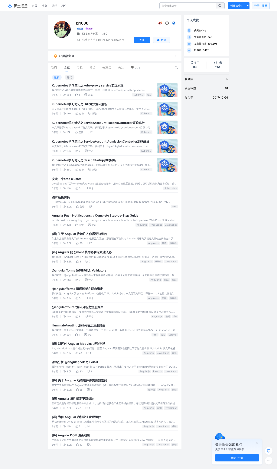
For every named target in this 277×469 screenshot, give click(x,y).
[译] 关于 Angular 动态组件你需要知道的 (79, 380)
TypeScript (156, 224)
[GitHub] (167, 23)
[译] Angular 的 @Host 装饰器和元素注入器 (82, 252)
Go (175, 316)
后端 (149, 94)
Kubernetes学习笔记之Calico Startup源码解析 (84, 160)
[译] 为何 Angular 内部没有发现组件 (76, 417)
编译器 (173, 243)
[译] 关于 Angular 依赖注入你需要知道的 (79, 234)
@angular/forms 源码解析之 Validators (79, 270)
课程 (54, 5)
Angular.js (142, 224)
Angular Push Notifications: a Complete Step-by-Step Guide (95, 215)
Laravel (173, 334)
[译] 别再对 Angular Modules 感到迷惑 (78, 344)
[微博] (160, 23)
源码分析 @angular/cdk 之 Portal (75, 362)
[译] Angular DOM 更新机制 (71, 435)
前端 (166, 279)
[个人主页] (174, 23)
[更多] (268, 460)
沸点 (44, 5)
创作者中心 (236, 5)
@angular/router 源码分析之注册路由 (77, 307)
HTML (158, 261)
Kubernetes (139, 94)
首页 (34, 5)
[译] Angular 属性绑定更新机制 (73, 398)
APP (64, 5)
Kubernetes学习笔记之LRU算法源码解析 (79, 104)
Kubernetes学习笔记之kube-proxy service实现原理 (87, 85)
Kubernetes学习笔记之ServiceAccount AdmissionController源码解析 (100, 141)
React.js (157, 371)
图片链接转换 (61, 197)
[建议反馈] (268, 451)
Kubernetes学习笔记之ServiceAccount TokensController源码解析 (98, 123)
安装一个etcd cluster (66, 179)
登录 (260, 5)
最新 (56, 77)
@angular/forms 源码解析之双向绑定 (77, 289)
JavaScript (171, 224)
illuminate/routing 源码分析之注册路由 (78, 325)
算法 (164, 243)
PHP (174, 206)
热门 (69, 77)
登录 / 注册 (237, 457)
